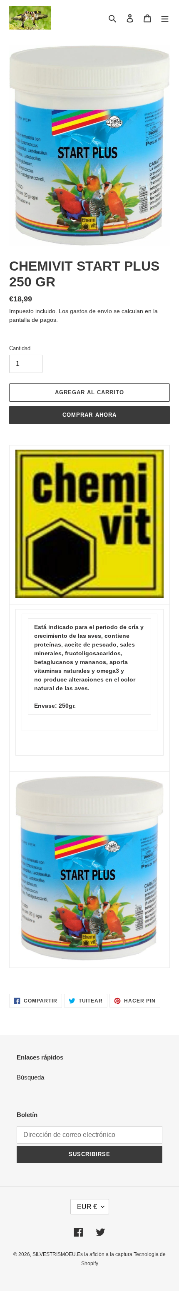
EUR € (87, 1206)
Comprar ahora (89, 415)
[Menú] (165, 18)
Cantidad (19, 348)
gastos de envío (91, 311)
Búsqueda (30, 1077)
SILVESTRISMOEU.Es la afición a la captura (83, 1254)
